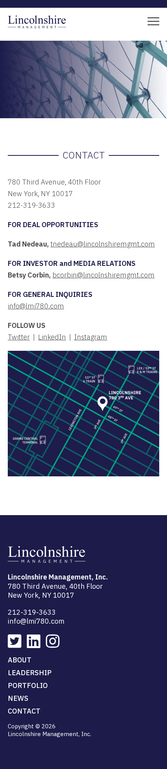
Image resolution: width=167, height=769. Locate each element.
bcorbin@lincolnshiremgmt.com (103, 275)
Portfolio (28, 685)
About (19, 659)
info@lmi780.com (36, 306)
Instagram (90, 337)
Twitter (19, 337)
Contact (24, 711)
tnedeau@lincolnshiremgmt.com (102, 244)
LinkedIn (52, 337)
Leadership (30, 672)
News (18, 698)
